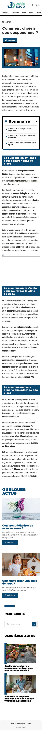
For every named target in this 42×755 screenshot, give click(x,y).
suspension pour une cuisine (13, 206)
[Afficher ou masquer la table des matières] (33, 121)
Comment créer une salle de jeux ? (19, 582)
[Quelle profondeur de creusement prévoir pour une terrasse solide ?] (21, 653)
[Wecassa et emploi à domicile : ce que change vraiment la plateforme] (21, 684)
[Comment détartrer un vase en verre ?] (21, 509)
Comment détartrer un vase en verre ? (17, 527)
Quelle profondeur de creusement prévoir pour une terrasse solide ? (18, 668)
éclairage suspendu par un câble (24, 180)
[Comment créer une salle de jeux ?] (21, 564)
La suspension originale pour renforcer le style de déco (22, 136)
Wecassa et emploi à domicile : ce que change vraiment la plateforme (19, 698)
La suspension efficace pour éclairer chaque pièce (20, 129)
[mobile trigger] (4, 5)
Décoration (10, 40)
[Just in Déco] (16, 5)
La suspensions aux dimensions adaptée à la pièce (22, 144)
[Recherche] (31, 5)
